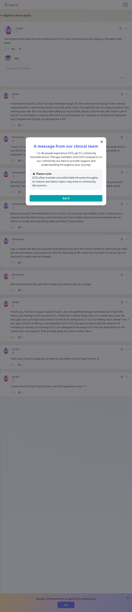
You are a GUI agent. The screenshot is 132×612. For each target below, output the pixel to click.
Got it (66, 198)
